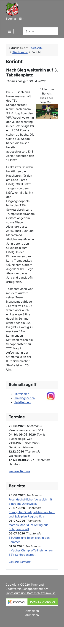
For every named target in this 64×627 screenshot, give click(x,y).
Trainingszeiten (24, 398)
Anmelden (32, 610)
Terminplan (21, 394)
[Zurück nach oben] (57, 620)
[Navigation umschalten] (10, 31)
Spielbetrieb (22, 402)
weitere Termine (19, 471)
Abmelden (32, 615)
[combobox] (40, 31)
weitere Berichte (20, 561)
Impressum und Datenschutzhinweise (30, 593)
